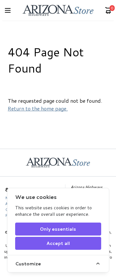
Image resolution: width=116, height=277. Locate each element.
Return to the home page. (38, 108)
